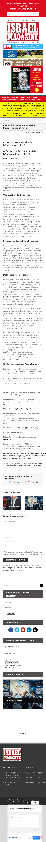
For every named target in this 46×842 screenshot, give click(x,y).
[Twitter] (16, 629)
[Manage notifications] (41, 837)
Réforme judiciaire (18, 465)
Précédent (30, 132)
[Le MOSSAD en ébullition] (23, 694)
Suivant (38, 132)
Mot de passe (10, 653)
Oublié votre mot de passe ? (13, 665)
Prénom (9, 602)
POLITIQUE (9, 465)
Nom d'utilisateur (13, 647)
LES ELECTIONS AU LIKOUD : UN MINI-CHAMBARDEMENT (11, 775)
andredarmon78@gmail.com (23, 8)
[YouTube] (23, 629)
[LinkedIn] (29, 629)
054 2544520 (35, 778)
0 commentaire (36, 465)
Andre (7, 463)
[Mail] (35, 629)
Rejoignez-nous (9, 667)
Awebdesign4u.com (27, 802)
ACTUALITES (33, 463)
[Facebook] (10, 629)
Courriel (8, 607)
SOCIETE (27, 465)
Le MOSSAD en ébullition (14, 701)
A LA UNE (26, 463)
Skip (29, 837)
